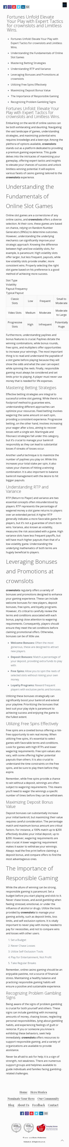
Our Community (48, 1099)
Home (23, 1092)
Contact (53, 1105)
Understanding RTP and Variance (31, 69)
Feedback (38, 1105)
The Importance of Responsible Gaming (35, 96)
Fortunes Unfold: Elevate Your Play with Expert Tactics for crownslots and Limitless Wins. (36, 43)
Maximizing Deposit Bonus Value (31, 90)
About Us (23, 1105)
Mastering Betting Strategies (28, 63)
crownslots (49, 144)
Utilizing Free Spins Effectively (29, 84)
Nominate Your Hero (21, 1099)
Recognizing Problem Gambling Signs (33, 102)
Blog (11, 1105)
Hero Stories (38, 1092)
